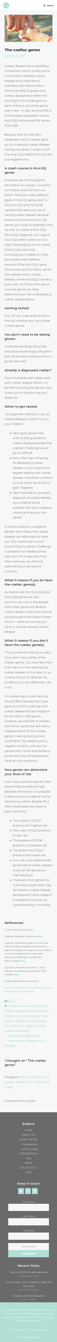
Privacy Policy (17, 1330)
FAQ (28, 1158)
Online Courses (29, 1149)
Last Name (28, 1216)
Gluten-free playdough (24, 1036)
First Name (28, 1201)
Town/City (28, 1230)
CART (28, 1172)
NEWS (28, 1162)
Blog (11, 1001)
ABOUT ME (28, 1134)
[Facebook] (28, 1191)
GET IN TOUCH (28, 1167)
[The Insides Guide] (5, 5)
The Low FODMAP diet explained (29, 1272)
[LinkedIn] (21, 1191)
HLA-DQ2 (11, 1026)
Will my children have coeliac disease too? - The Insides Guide (27, 1082)
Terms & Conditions (37, 1330)
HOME (28, 1130)
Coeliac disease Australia (21, 1011)
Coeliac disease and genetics (28, 1006)
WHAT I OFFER (28, 1139)
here (22, 961)
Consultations (29, 1144)
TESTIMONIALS (28, 1153)
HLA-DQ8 (25, 1026)
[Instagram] (35, 1191)
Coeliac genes (30, 1016)
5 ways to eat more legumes (28, 1295)
